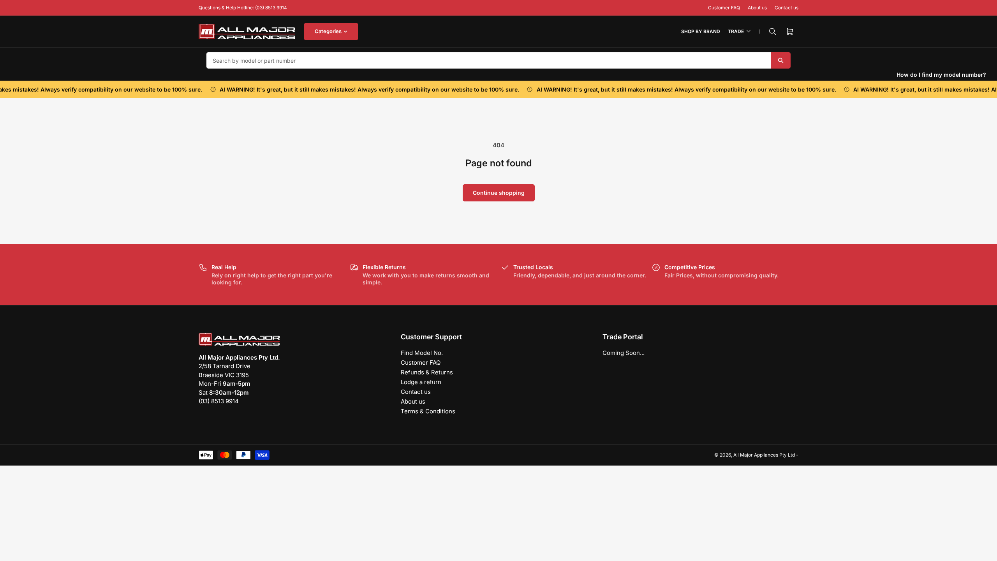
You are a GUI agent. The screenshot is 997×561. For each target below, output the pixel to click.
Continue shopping (499, 192)
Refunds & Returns (427, 372)
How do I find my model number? (941, 74)
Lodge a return (421, 382)
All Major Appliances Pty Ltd (764, 455)
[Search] (772, 31)
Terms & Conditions (428, 411)
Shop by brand (700, 31)
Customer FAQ (724, 8)
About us (757, 8)
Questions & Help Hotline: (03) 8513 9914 (243, 8)
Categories (328, 31)
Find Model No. (422, 352)
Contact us (786, 8)
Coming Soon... (623, 352)
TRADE (736, 31)
